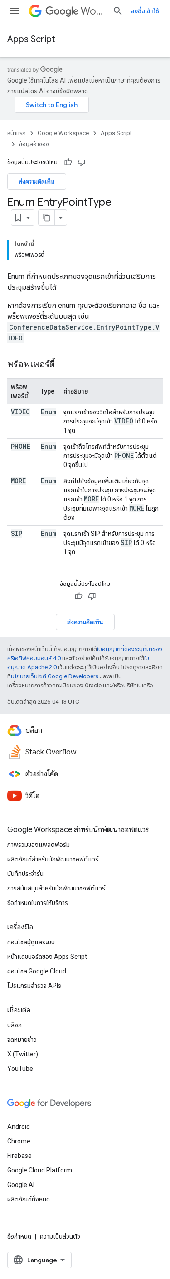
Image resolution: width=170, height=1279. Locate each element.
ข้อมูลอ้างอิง (34, 144)
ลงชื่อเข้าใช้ (145, 11)
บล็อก (14, 1025)
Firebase (19, 1155)
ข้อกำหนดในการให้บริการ (37, 902)
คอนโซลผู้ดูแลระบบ (31, 942)
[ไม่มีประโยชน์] (81, 162)
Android (18, 1126)
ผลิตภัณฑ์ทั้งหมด (28, 1199)
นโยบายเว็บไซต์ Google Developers (54, 676)
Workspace (93, 11)
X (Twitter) (22, 1054)
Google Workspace (63, 133)
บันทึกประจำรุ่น (25, 873)
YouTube (20, 1068)
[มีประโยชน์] (68, 162)
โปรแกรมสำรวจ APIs (34, 985)
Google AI (20, 1184)
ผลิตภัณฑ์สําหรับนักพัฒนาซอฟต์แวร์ (52, 859)
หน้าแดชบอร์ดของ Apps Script (47, 956)
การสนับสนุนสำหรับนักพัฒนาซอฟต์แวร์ (56, 888)
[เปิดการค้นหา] (117, 10)
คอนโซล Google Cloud (36, 971)
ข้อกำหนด (19, 1236)
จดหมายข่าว (22, 1039)
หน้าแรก (16, 133)
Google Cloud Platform (39, 1170)
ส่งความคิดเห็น (37, 181)
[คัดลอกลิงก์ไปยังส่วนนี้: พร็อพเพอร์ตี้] (64, 365)
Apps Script (31, 39)
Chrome (18, 1141)
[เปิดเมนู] (14, 11)
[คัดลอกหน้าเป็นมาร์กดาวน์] (47, 217)
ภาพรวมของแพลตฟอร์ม (38, 844)
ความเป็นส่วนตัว (60, 1236)
